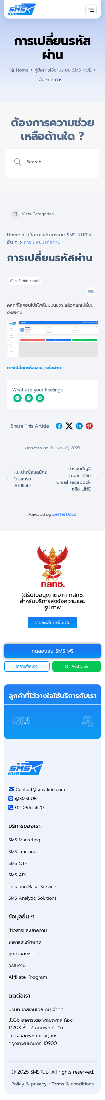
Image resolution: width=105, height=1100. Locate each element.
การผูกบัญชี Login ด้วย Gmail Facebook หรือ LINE (73, 479)
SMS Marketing (24, 840)
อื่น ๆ (12, 242)
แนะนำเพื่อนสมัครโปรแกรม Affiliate (30, 479)
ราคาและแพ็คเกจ (24, 942)
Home (13, 235)
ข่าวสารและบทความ (27, 930)
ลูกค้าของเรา (21, 953)
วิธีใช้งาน (17, 965)
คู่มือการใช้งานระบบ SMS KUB (56, 235)
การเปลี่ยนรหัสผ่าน (25, 368)
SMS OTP (17, 863)
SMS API (17, 875)
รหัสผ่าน (53, 368)
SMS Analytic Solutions (32, 898)
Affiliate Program (27, 977)
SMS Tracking (22, 851)
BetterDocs (64, 514)
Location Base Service (32, 886)
